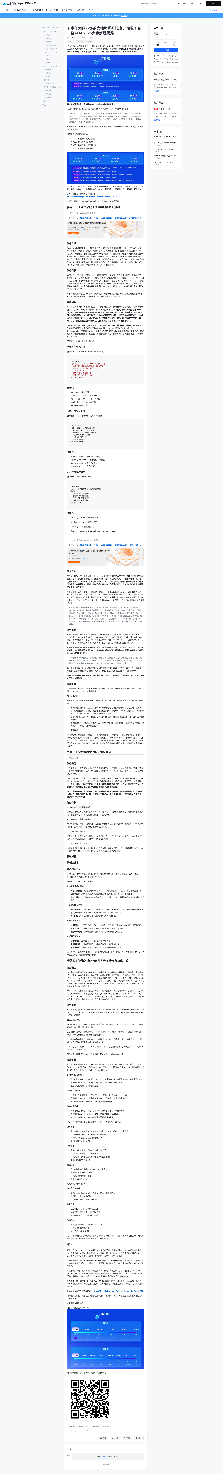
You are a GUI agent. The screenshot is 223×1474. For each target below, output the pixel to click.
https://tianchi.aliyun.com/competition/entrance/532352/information (110, 218)
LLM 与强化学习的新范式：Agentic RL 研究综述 (167, 59)
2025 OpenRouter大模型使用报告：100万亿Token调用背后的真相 (167, 56)
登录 (199, 3)
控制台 (191, 3)
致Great (164, 34)
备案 (184, 3)
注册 (213, 3)
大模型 (91, 37)
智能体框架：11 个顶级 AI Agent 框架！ (167, 62)
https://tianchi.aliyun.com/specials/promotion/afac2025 (92, 196)
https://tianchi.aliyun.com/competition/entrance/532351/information (110, 545)
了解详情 (157, 120)
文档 (178, 3)
